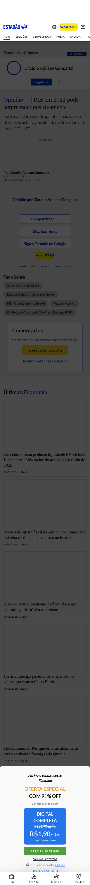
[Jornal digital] (54, 27)
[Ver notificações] (83, 27)
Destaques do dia (45, 871)
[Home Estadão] (15, 26)
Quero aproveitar (45, 851)
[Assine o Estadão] (69, 27)
